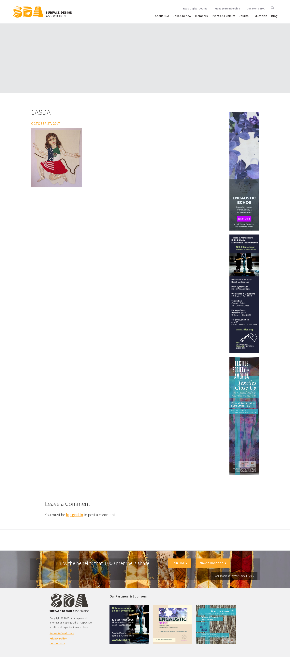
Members (201, 16)
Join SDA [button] (178, 563)
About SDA (162, 16)
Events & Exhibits (223, 16)
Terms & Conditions (62, 633)
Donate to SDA (256, 8)
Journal (244, 16)
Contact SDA (57, 643)
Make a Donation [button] (211, 563)
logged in (74, 514)
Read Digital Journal (195, 8)
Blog (274, 16)
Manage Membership (227, 8)
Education (260, 16)
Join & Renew (182, 16)
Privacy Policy (58, 638)
